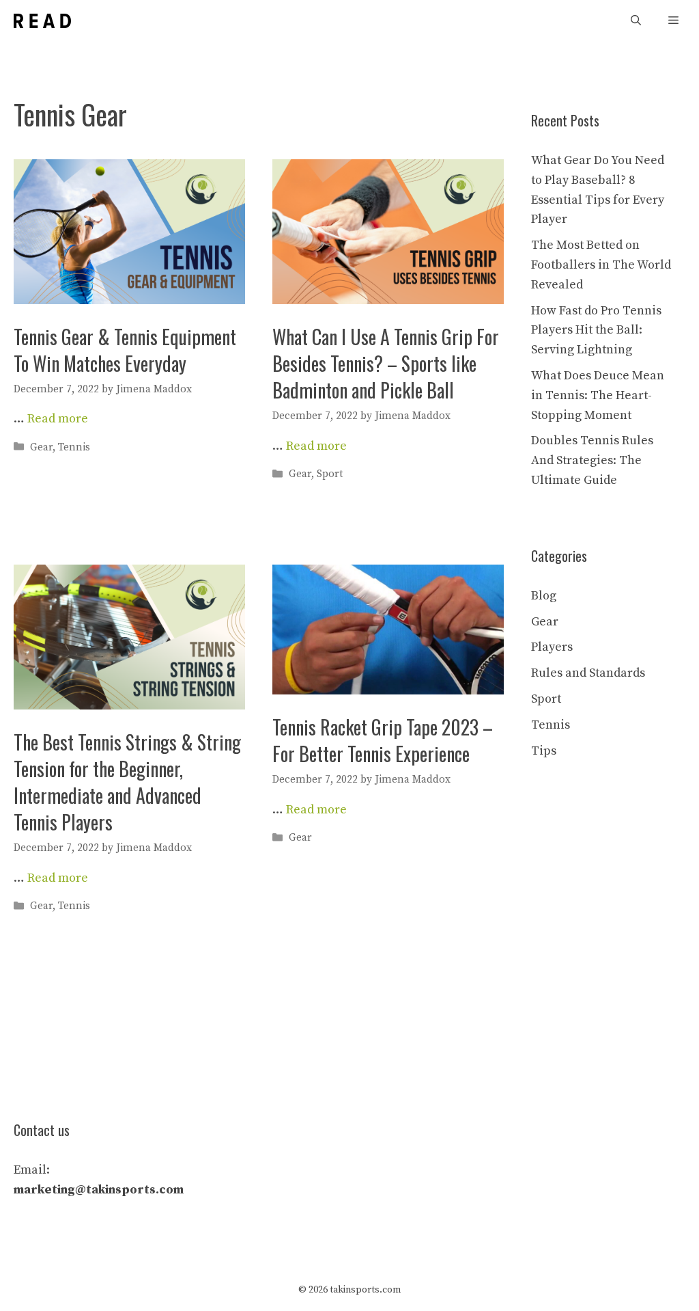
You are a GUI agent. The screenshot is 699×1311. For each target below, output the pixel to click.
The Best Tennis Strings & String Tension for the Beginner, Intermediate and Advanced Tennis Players (127, 782)
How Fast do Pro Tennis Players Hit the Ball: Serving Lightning (596, 330)
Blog (543, 596)
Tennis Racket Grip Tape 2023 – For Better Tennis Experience (382, 740)
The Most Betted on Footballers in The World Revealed (601, 265)
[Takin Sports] (42, 21)
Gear (41, 447)
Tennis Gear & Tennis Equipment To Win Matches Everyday (125, 350)
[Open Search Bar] (636, 21)
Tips (543, 751)
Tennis (74, 447)
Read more (57, 419)
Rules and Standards (588, 673)
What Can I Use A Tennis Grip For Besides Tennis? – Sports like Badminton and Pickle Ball (385, 363)
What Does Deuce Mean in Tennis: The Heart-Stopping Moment (597, 395)
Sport (330, 474)
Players (552, 647)
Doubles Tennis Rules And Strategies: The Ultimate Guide (592, 460)
